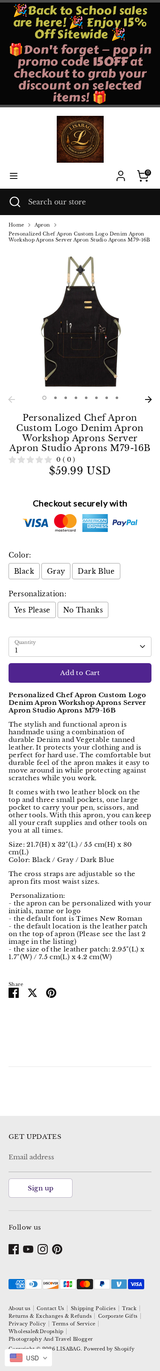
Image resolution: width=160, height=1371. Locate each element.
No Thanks (83, 610)
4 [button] (76, 398)
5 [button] (86, 398)
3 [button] (65, 398)
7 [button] (106, 398)
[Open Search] (14, 202)
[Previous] (11, 399)
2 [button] (55, 398)
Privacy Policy (27, 1324)
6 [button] (96, 398)
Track (129, 1308)
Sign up (41, 1188)
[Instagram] (43, 1249)
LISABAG (68, 1349)
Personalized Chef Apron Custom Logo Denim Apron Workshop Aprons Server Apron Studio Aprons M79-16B (79, 237)
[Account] (120, 171)
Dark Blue (96, 571)
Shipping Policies (93, 1308)
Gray (56, 571)
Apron (42, 225)
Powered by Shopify (109, 1349)
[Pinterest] (57, 1249)
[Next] (148, 399)
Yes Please (32, 610)
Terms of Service (73, 1324)
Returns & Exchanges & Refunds (50, 1316)
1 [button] (44, 398)
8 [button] (117, 398)
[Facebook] (14, 1249)
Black (24, 571)
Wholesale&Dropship (36, 1331)
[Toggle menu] (13, 175)
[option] (80, 320)
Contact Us (50, 1308)
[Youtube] (28, 1249)
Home (16, 225)
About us (19, 1308)
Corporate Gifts (118, 1316)
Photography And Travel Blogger (51, 1339)
